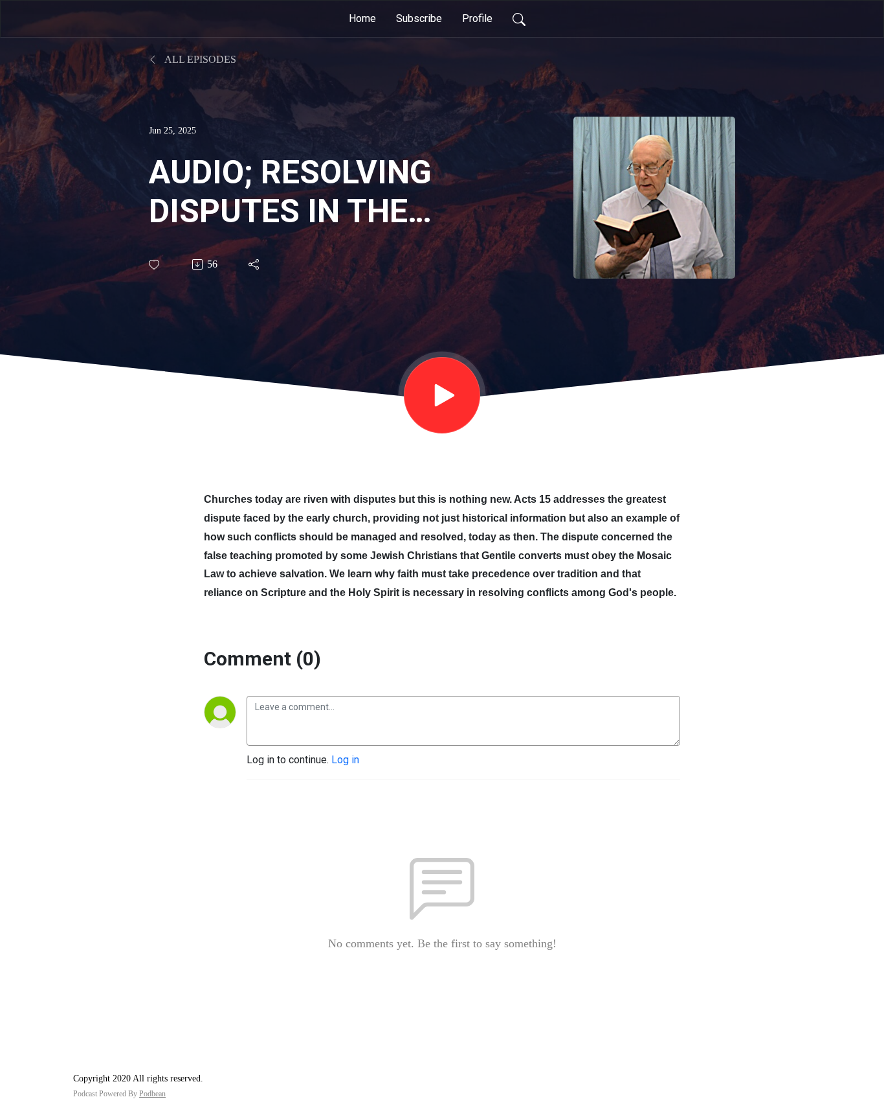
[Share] (254, 264)
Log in (345, 760)
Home (362, 18)
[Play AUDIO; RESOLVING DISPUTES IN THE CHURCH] (442, 395)
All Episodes (199, 59)
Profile (477, 18)
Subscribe (419, 18)
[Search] (519, 19)
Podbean (152, 1093)
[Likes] (155, 264)
